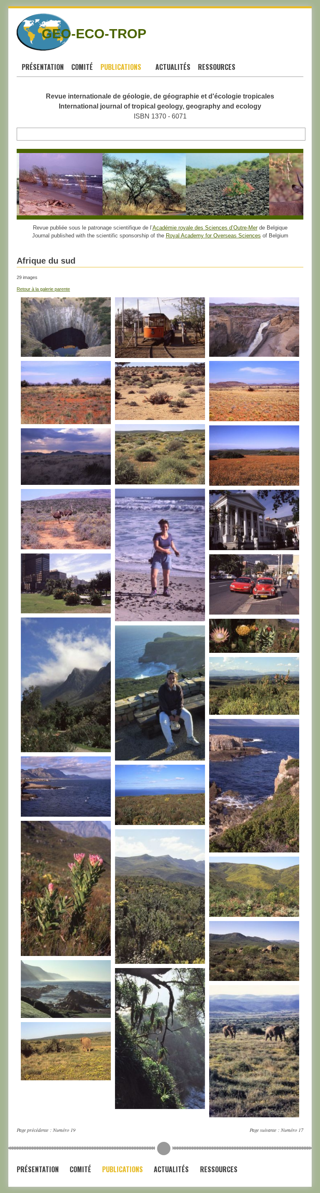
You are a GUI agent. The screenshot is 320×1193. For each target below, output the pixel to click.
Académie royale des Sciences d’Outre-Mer (205, 228)
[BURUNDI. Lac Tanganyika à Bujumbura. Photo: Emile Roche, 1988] (47, 184)
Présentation (43, 67)
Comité (82, 67)
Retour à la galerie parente (43, 289)
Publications (121, 67)
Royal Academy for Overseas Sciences (213, 235)
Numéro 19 (64, 1129)
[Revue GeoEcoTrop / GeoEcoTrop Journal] (23, 32)
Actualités (172, 67)
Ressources (217, 67)
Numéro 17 (292, 1129)
